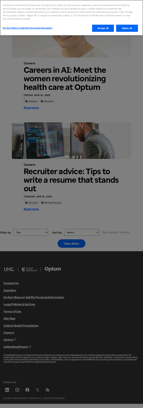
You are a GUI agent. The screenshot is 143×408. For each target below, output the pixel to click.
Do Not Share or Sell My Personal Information (27, 28)
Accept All (102, 28)
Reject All (127, 28)
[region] (71, 17)
